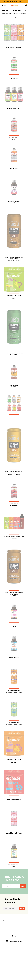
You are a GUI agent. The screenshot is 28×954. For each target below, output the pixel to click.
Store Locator (5, 922)
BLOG (2, 928)
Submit (23, 886)
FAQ (2, 920)
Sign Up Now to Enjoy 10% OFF (12, 901)
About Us (4, 918)
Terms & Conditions (7, 930)
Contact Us (21, 918)
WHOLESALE (4, 926)
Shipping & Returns (6, 924)
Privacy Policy (5, 932)
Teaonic (9, 950)
